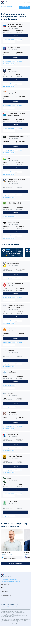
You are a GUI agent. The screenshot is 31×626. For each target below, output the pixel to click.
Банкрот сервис (13, 92)
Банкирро (10, 350)
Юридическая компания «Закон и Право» (16, 114)
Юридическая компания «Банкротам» (16, 180)
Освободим (11, 372)
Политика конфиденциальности (9, 606)
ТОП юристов (5, 588)
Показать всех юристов (15, 563)
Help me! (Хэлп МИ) (14, 203)
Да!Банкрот (11, 413)
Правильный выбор (14, 456)
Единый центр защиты (15, 284)
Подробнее (15, 35)
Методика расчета (6, 595)
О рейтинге (4, 591)
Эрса (9, 478)
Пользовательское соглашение (9, 608)
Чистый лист (12, 502)
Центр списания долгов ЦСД (17, 137)
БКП (8, 158)
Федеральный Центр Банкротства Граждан (15, 25)
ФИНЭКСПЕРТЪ (12, 434)
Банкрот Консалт (13, 48)
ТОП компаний (5, 584)
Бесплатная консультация (24, 7)
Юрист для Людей (13, 222)
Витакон (10, 393)
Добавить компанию (6, 599)
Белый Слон (11, 329)
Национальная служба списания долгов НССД (15, 306)
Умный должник (13, 263)
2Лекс (9, 69)
